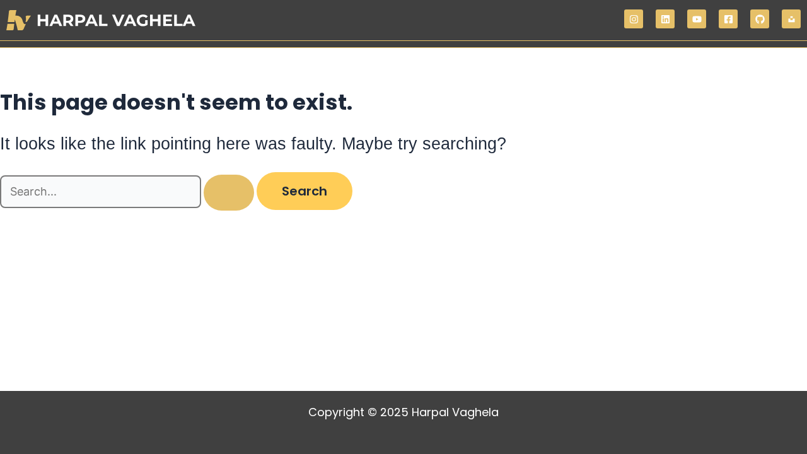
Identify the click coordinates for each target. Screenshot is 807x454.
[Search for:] (128, 192)
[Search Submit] (229, 193)
